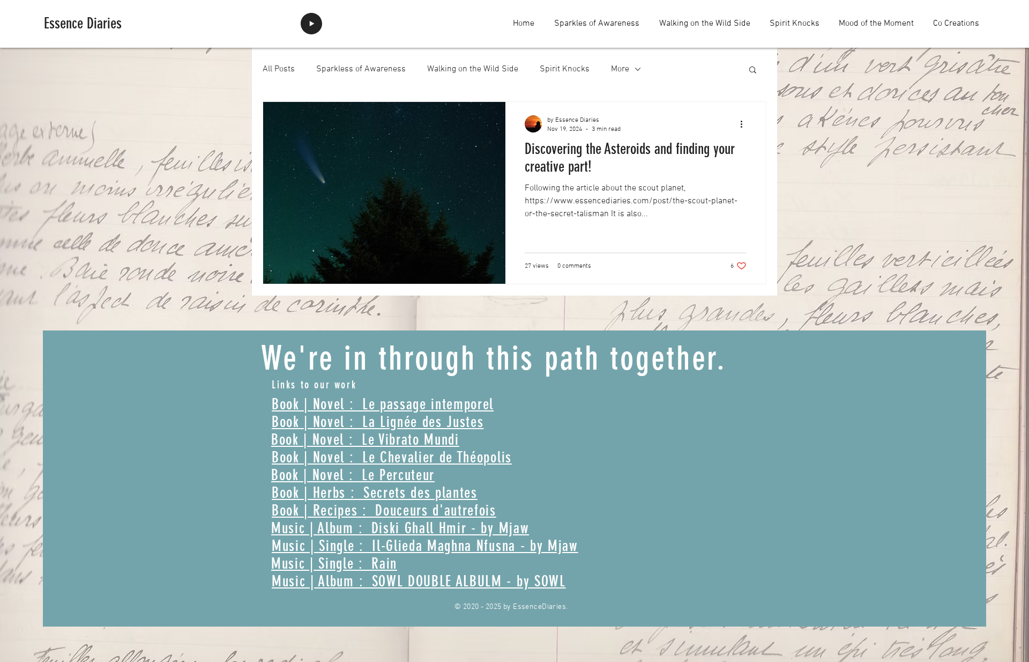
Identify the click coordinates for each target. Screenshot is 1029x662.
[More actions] (745, 123)
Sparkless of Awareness (361, 69)
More (620, 69)
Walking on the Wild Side (472, 69)
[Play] (311, 23)
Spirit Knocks (565, 69)
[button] (753, 70)
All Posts (279, 69)
